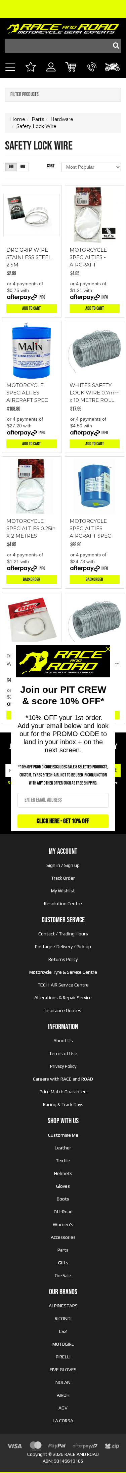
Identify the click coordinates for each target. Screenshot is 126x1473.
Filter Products (24, 95)
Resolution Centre (63, 903)
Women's (63, 1224)
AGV (63, 1408)
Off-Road (63, 1211)
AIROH (63, 1395)
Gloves (63, 1186)
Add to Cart (31, 308)
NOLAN (63, 1382)
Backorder (31, 579)
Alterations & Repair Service (63, 997)
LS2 (63, 1331)
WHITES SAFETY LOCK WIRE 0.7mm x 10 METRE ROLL (95, 392)
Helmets (63, 1173)
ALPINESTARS (63, 1305)
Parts (63, 1250)
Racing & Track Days (63, 1104)
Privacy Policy (63, 1066)
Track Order (63, 878)
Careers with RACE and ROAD (63, 1079)
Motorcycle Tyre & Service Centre (63, 972)
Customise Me (63, 1135)
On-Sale (63, 1275)
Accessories (63, 1237)
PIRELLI (63, 1356)
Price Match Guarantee (63, 1091)
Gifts (63, 1262)
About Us (63, 1040)
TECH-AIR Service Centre (63, 984)
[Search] (114, 46)
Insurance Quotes (63, 1010)
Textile (63, 1160)
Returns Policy (63, 959)
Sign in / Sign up (63, 865)
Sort (50, 166)
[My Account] (51, 74)
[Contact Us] (92, 74)
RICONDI (63, 1318)
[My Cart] (71, 67)
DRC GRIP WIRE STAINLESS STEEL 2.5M (28, 257)
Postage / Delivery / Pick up (63, 946)
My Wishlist (63, 890)
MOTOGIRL (63, 1344)
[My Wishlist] (30, 67)
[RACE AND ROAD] (63, 27)
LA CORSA (63, 1420)
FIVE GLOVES (63, 1369)
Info (42, 297)
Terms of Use (63, 1053)
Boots (63, 1199)
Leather (63, 1147)
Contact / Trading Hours (63, 933)
